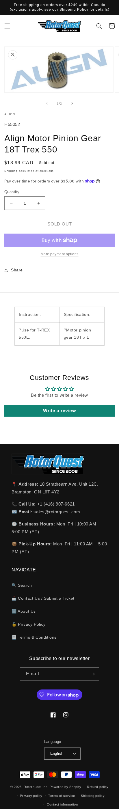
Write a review (59, 410)
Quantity (11, 192)
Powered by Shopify (65, 787)
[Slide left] (46, 103)
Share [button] (17, 270)
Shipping (11, 170)
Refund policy (98, 787)
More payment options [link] (60, 254)
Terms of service (61, 795)
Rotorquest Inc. (36, 787)
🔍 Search (22, 585)
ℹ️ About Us (24, 611)
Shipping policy (93, 795)
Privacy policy (31, 795)
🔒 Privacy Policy (29, 624)
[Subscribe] (92, 674)
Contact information (62, 804)
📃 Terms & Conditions (34, 637)
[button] (7, 26)
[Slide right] (72, 103)
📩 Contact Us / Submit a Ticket (43, 598)
